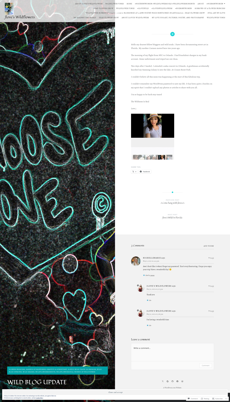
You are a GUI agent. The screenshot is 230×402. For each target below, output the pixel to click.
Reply (212, 258)
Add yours (209, 246)
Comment (205, 365)
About (201, 4)
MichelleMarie (152, 258)
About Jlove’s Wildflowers (89, 4)
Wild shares (28, 372)
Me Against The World (85, 18)
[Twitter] (162, 381)
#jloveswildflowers (162, 8)
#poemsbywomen (215, 4)
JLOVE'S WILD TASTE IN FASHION (82, 369)
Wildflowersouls (65, 372)
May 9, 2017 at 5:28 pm (155, 314)
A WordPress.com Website (172, 388)
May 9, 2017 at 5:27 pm (155, 289)
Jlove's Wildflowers (20, 17)
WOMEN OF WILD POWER (84, 372)
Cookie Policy (39, 398)
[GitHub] (172, 381)
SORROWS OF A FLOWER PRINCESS (210, 8)
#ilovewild (143, 8)
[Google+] (167, 381)
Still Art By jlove (216, 13)
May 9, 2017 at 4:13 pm (151, 261)
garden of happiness (36, 369)
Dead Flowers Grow (103, 8)
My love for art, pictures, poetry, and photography (178, 18)
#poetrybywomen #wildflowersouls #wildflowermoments (165, 4)
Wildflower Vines (114, 4)
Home (129, 4)
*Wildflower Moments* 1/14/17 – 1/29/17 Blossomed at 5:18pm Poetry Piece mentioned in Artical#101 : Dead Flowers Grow (145, 13)
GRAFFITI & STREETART (57, 369)
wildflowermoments (45, 372)
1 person (152, 275)
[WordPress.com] (182, 381)
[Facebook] (177, 381)
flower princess (17, 369)
